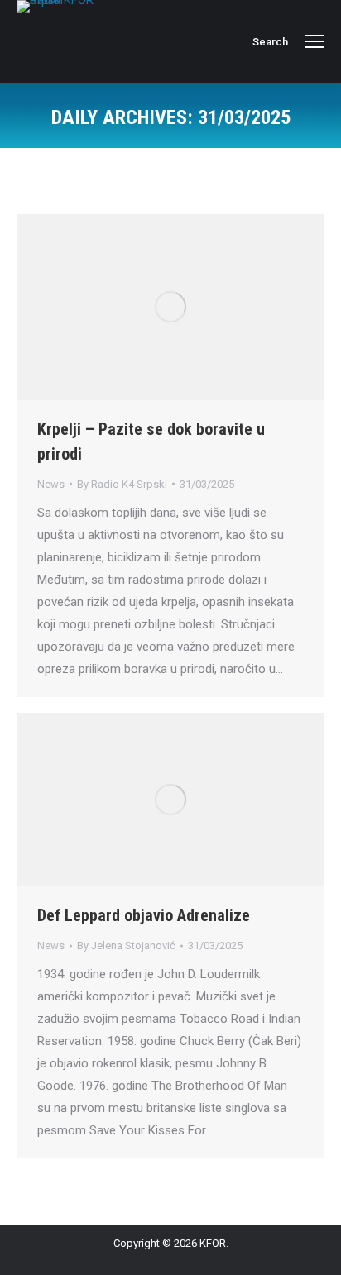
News (51, 484)
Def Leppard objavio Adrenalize (143, 915)
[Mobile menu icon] (314, 41)
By (122, 484)
